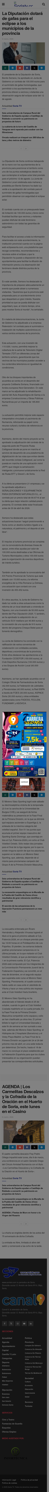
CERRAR (24, 782)
